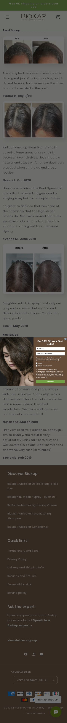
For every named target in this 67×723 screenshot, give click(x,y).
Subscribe (50, 381)
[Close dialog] (65, 339)
